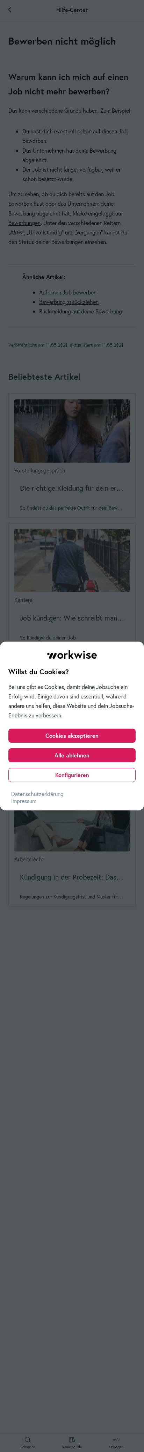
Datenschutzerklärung (37, 793)
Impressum (23, 800)
